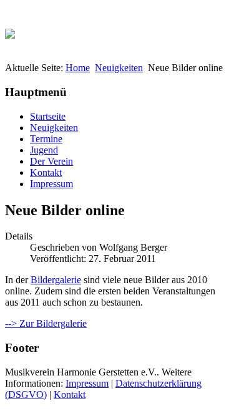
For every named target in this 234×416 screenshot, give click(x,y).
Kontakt (46, 172)
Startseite (48, 116)
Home (78, 67)
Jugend (44, 150)
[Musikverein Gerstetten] (10, 30)
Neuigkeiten (119, 67)
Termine (46, 138)
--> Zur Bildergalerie (46, 323)
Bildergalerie (56, 279)
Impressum (51, 183)
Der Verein (51, 161)
